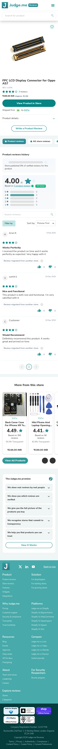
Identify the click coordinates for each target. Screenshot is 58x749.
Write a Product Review (29, 128)
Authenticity (30, 741)
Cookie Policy (26, 744)
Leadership (7, 679)
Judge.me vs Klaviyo (40, 654)
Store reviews (8, 583)
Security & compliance (11, 616)
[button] (45, 461)
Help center (7, 654)
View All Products (15, 460)
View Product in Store (29, 103)
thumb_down (50, 267)
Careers (5, 683)
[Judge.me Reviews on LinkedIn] (27, 567)
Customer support (9, 612)
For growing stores (39, 587)
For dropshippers (38, 579)
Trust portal (7, 621)
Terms (11, 741)
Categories (7, 699)
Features (6, 587)
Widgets (6, 592)
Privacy (19, 741)
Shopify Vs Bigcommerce (41, 612)
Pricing (5, 608)
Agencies (6, 650)
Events (5, 645)
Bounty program (38, 677)
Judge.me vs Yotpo (39, 645)
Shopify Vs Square (39, 625)
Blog (4, 641)
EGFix (26, 110)
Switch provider (37, 658)
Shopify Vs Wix (37, 629)
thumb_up (39, 267)
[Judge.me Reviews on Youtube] (33, 567)
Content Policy (12, 744)
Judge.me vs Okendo (40, 650)
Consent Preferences (43, 744)
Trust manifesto (8, 625)
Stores (5, 695)
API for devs (7, 658)
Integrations (7, 596)
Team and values (9, 674)
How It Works (29, 545)
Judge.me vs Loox (38, 641)
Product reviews (9, 579)
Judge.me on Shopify (40, 608)
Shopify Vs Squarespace (41, 621)
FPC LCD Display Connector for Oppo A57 (28, 82)
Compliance (42, 741)
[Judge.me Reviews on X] (20, 567)
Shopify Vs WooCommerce (42, 616)
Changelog (7, 662)
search (52, 15)
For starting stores (38, 583)
